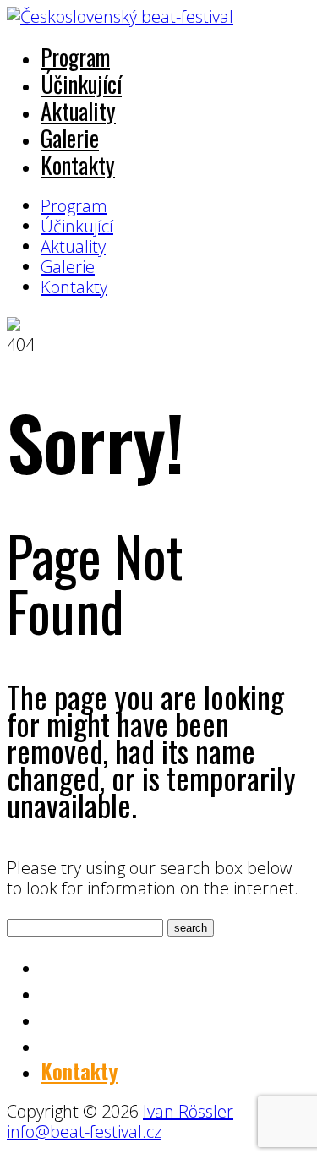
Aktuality (78, 111)
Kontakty (78, 165)
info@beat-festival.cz (84, 1131)
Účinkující (81, 84)
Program (75, 57)
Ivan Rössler (188, 1111)
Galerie (70, 138)
